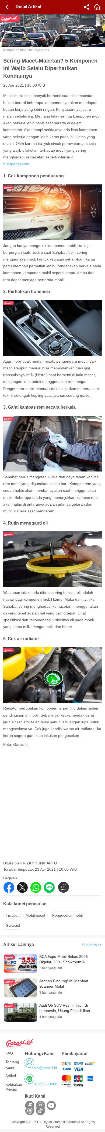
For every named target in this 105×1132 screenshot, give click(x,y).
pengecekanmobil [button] (67, 915)
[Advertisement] (52, 805)
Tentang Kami (12, 1064)
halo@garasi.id (44, 1068)
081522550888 (44, 1084)
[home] (97, 7)
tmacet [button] (12, 915)
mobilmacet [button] (35, 915)
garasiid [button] (13, 925)
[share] (86, 7)
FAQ (9, 1053)
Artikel (10, 1076)
